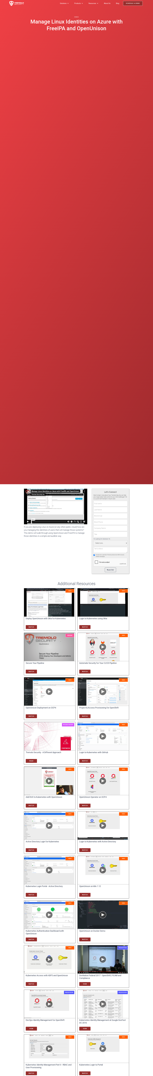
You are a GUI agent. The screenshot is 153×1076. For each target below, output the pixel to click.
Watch (31, 627)
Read (31, 761)
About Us (107, 3)
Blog (117, 3)
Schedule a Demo (133, 3)
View (85, 984)
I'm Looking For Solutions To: (101, 539)
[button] (64, 3)
